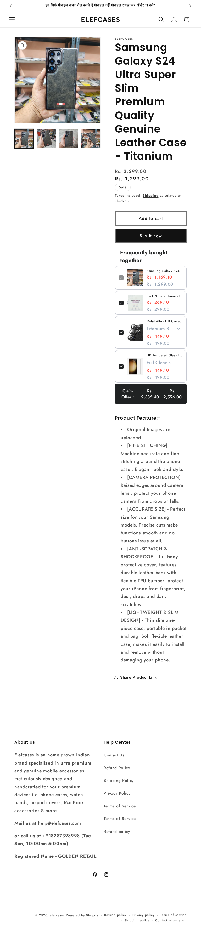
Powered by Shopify (82, 915)
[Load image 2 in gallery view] (46, 138)
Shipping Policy (119, 780)
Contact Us (114, 755)
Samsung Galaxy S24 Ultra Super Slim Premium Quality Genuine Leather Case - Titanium (165, 271)
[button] (12, 19)
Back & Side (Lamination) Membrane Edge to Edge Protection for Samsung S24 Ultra (165, 296)
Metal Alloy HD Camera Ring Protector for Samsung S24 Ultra (165, 321)
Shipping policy (136, 920)
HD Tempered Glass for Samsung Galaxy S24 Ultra (165, 355)
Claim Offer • (151, 394)
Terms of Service (120, 806)
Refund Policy (117, 768)
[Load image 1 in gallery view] (24, 138)
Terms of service (173, 915)
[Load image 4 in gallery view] (90, 138)
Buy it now (150, 236)
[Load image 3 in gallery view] (68, 138)
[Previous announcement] (10, 6)
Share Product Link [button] (138, 677)
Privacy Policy (117, 793)
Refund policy (117, 831)
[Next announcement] (190, 6)
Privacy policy (143, 915)
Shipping (150, 195)
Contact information (171, 920)
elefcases (57, 915)
